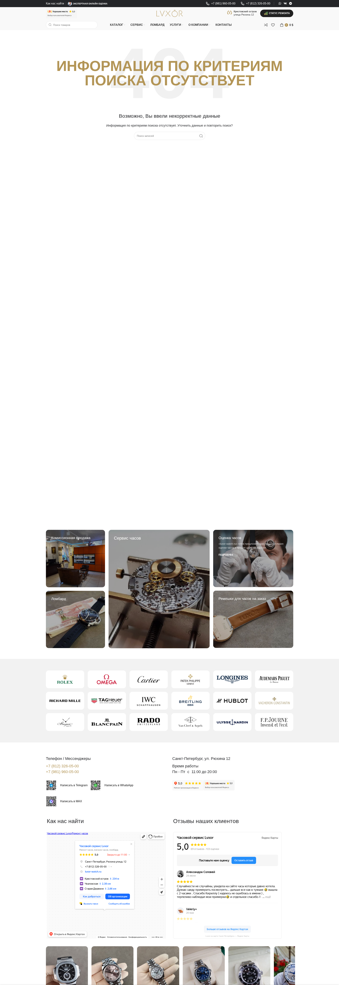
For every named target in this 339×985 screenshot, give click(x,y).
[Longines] (232, 679)
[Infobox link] (220, 4)
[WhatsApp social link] (280, 3)
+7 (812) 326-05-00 (62, 766)
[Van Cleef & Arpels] (190, 722)
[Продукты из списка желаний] (272, 24)
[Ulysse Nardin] (232, 722)
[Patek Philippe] (190, 679)
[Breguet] (65, 722)
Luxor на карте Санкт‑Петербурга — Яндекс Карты (227, 936)
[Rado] (149, 722)
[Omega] (107, 679)
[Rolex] (65, 679)
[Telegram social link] (290, 3)
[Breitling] (190, 701)
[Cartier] (149, 679)
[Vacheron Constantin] (274, 701)
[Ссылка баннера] (75, 558)
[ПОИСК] (201, 136)
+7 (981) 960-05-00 (62, 772)
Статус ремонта (279, 13)
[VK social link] (285, 3)
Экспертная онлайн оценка (90, 3)
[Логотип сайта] (169, 13)
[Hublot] (232, 701)
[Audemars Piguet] (274, 679)
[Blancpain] (107, 722)
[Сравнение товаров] (265, 24)
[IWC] (149, 701)
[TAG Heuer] (107, 701)
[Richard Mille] (65, 701)
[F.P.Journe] (274, 722)
